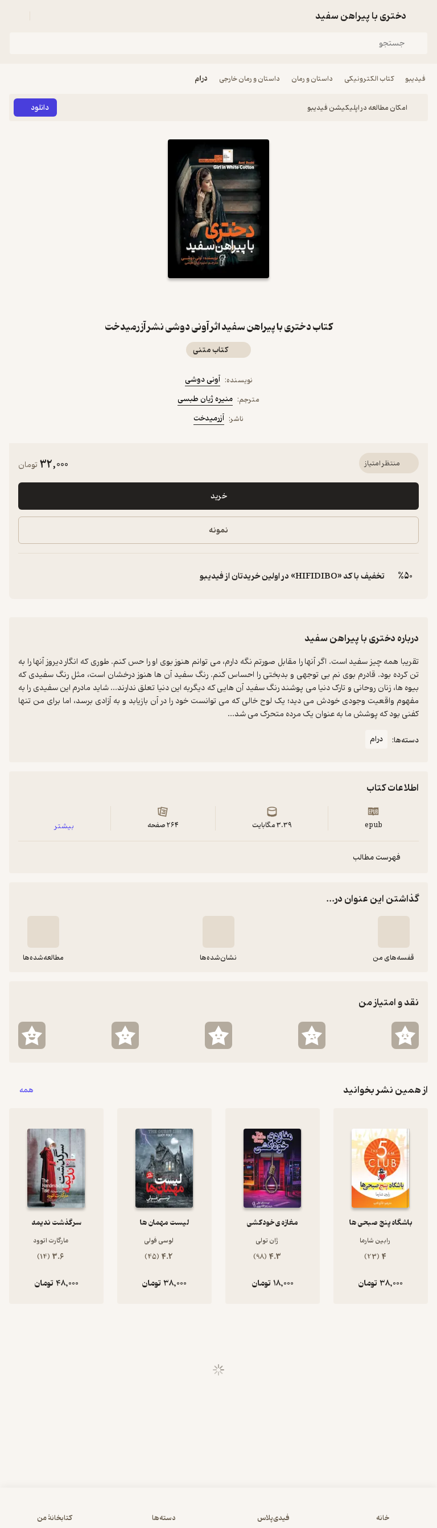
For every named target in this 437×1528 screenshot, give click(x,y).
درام (201, 79)
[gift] (218, 298)
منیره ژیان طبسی (205, 399)
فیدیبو (415, 78)
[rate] (405, 1035)
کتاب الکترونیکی (369, 78)
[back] (421, 16)
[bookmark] (245, 298)
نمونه (218, 530)
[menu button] (16, 16)
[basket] (43, 16)
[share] (191, 298)
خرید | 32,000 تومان (218, 1513)
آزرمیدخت (208, 418)
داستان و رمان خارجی (249, 78)
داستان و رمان (312, 78)
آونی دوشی (202, 380)
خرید (219, 496)
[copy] (27, 576)
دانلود (40, 108)
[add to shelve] (394, 932)
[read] (43, 932)
